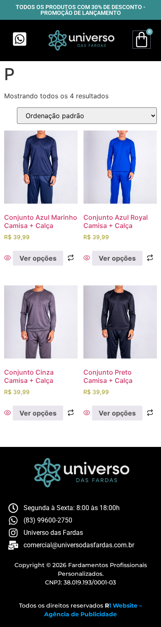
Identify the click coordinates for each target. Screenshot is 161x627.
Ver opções (38, 258)
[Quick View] (8, 258)
